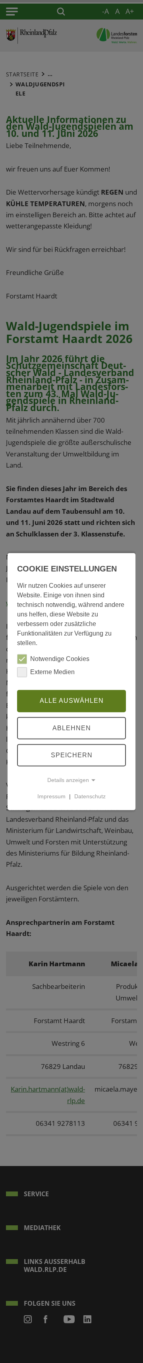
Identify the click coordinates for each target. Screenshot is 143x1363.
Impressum (51, 796)
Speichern (72, 754)
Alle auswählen (72, 700)
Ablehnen (71, 727)
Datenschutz (90, 796)
